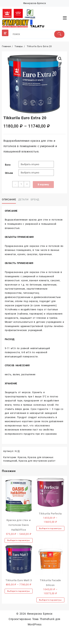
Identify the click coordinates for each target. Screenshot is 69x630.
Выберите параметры (18, 540)
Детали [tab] (23, 199)
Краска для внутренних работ (37, 460)
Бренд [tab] (35, 199)
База (8, 164)
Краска (22, 457)
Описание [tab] (9, 199)
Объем (9, 173)
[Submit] (59, 34)
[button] (60, 58)
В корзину (43, 184)
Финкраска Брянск (40, 613)
